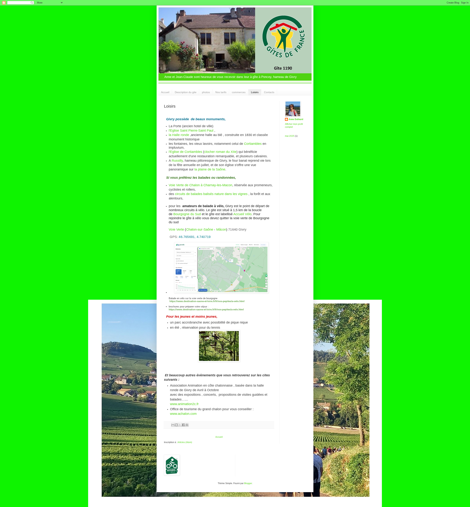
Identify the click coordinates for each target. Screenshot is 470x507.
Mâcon (221, 229)
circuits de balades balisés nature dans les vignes (211, 194)
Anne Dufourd (296, 119)
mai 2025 (289, 136)
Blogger (248, 483)
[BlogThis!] (176, 425)
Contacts (269, 92)
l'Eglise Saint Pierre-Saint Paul (191, 130)
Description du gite (185, 92)
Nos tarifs (220, 92)
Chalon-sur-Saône (199, 229)
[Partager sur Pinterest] (187, 425)
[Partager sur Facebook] (183, 425)
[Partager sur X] (180, 425)
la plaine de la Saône (209, 169)
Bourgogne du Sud (187, 214)
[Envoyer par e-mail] (173, 425)
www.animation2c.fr (184, 404)
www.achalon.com (183, 414)
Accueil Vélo (242, 214)
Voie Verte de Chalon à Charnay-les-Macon (200, 185)
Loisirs (254, 92)
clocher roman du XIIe (220, 152)
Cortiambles (253, 144)
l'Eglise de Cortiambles (185, 152)
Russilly (177, 160)
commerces (238, 92)
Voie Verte (176, 229)
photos (206, 92)
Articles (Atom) (185, 442)
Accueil (165, 92)
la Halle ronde (179, 135)
